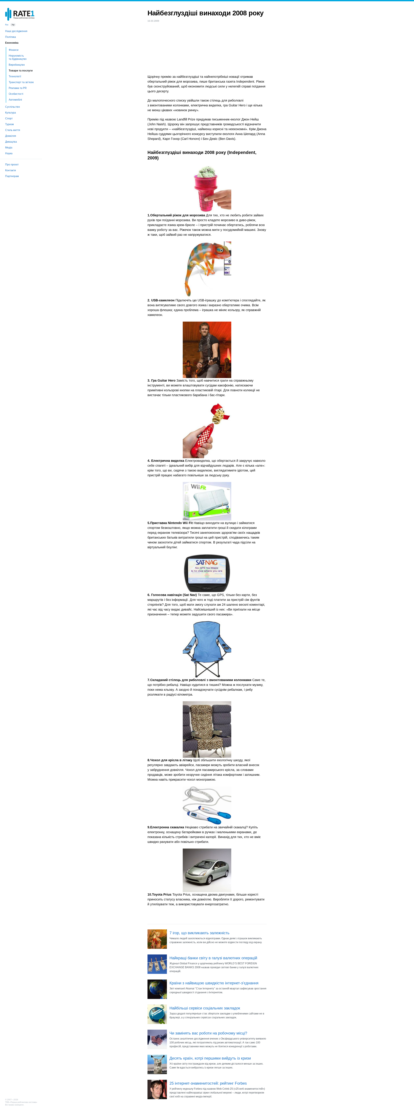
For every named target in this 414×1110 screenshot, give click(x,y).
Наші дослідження (16, 31)
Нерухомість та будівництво (18, 57)
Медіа (8, 147)
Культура (10, 112)
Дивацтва (11, 141)
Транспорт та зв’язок (21, 82)
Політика (10, 37)
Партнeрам (12, 176)
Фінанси (13, 50)
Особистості (16, 93)
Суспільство (12, 106)
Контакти (10, 170)
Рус (6, 25)
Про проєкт (12, 164)
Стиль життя (12, 130)
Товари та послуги (21, 70)
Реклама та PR (18, 88)
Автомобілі (15, 99)
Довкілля (10, 136)
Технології (15, 76)
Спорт (9, 118)
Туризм (9, 124)
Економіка (11, 42)
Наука (8, 153)
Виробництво (17, 64)
